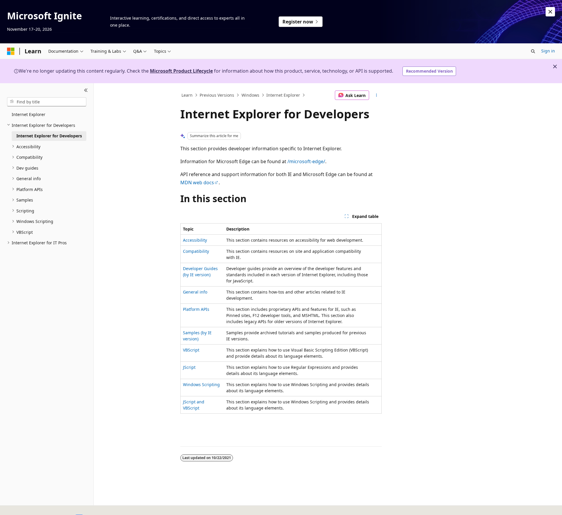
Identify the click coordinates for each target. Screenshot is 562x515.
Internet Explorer (283, 95)
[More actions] (376, 95)
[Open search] (533, 51)
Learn (187, 95)
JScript (189, 367)
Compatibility (196, 251)
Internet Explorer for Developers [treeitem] (49, 136)
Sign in (548, 51)
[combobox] (46, 101)
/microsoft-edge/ (306, 161)
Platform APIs (196, 309)
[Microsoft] (11, 51)
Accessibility (195, 240)
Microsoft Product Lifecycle (181, 71)
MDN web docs (197, 182)
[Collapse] (86, 90)
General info (195, 292)
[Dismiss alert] (550, 11)
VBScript (191, 350)
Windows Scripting (201, 384)
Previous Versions (217, 95)
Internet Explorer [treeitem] (28, 114)
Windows (250, 95)
